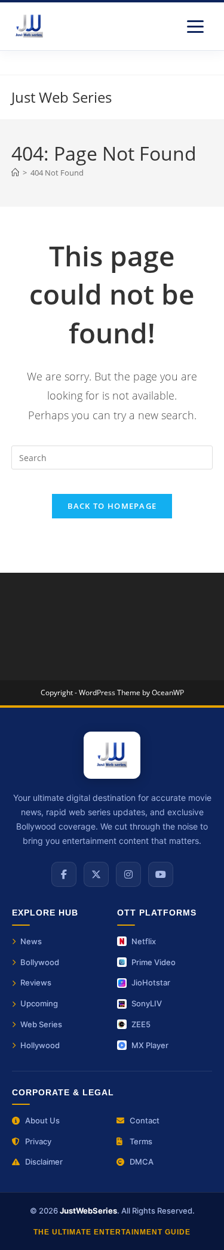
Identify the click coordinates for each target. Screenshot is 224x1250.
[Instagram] (128, 874)
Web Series (41, 1024)
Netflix (143, 941)
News (31, 941)
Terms (141, 1141)
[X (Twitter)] (96, 874)
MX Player (149, 1045)
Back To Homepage (112, 505)
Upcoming (39, 1003)
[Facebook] (63, 874)
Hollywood (40, 1045)
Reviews (35, 982)
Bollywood (39, 962)
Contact (144, 1120)
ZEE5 (141, 1024)
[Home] (15, 172)
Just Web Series (61, 97)
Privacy (38, 1141)
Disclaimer (44, 1161)
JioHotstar (150, 982)
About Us (42, 1120)
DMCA (142, 1161)
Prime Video (153, 962)
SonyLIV (146, 1003)
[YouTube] (160, 874)
